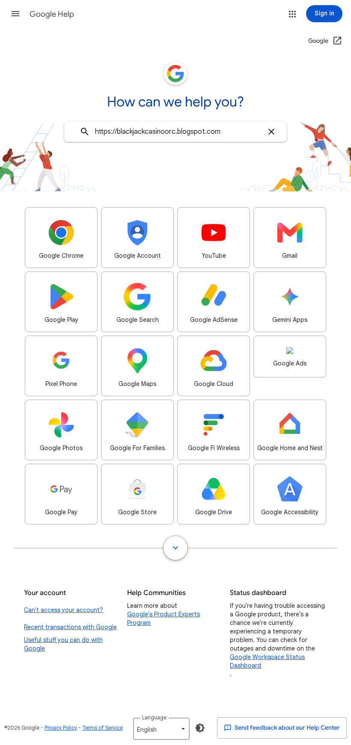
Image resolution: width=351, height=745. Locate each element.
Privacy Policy (61, 727)
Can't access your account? (63, 610)
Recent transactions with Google (70, 627)
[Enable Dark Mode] (200, 728)
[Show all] (175, 548)
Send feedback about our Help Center (286, 727)
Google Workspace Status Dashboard (267, 661)
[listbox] (161, 729)
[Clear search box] (271, 131)
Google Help (52, 14)
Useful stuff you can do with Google (63, 644)
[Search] (84, 131)
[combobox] (175, 131)
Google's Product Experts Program (163, 618)
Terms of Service (102, 727)
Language (154, 717)
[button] (15, 13)
